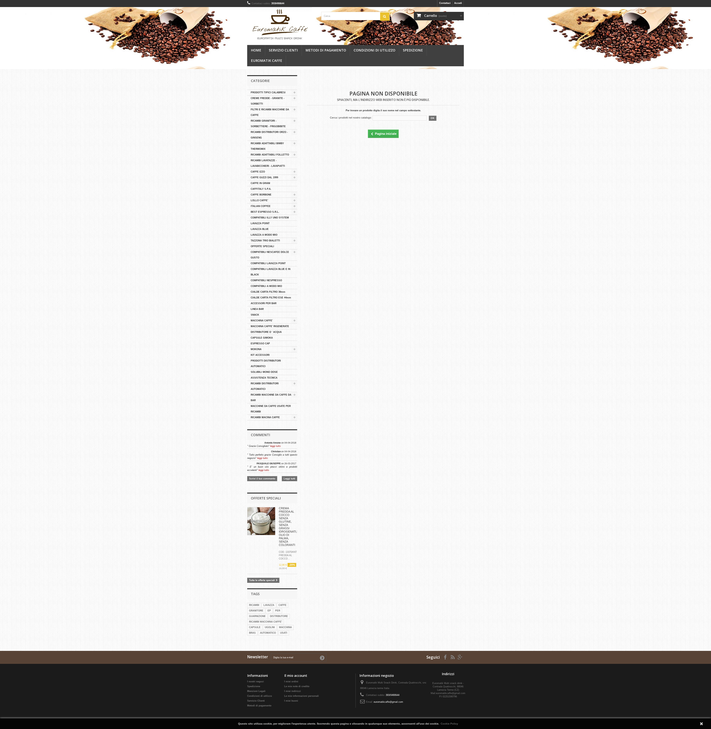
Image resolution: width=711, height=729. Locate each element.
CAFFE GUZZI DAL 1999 (264, 177)
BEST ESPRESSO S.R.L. (265, 211)
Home (256, 50)
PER (277, 610)
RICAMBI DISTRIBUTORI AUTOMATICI (265, 386)
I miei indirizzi (292, 691)
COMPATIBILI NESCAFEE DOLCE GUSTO (270, 255)
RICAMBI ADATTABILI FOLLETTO (270, 154)
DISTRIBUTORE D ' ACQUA (266, 332)
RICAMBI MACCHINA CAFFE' (265, 621)
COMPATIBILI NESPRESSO (266, 280)
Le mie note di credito (296, 686)
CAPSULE (255, 627)
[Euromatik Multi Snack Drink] (281, 23)
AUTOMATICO (268, 632)
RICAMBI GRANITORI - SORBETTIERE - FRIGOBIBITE (268, 123)
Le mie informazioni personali (301, 696)
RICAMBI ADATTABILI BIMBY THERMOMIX (267, 146)
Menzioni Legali (256, 691)
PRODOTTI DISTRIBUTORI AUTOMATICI (266, 363)
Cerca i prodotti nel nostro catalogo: (351, 117)
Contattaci (445, 3)
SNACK (255, 314)
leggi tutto (275, 446)
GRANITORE (256, 610)
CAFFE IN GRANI (260, 183)
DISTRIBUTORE (279, 616)
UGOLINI (270, 627)
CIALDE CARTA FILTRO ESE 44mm (271, 297)
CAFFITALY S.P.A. (261, 189)
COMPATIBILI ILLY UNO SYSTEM (270, 217)
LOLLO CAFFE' (259, 200)
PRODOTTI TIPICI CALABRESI (268, 92)
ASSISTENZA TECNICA (264, 377)
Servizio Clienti (283, 50)
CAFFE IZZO (258, 171)
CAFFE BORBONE (261, 194)
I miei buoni (291, 700)
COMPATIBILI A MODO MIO (266, 286)
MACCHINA (285, 627)
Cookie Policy (449, 723)
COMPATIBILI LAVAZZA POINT (268, 263)
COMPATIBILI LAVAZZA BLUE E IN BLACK (270, 272)
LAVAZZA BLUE (260, 229)
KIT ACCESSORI (260, 355)
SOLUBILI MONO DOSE (264, 372)
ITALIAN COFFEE (261, 206)
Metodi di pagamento (326, 50)
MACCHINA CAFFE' (262, 320)
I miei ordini (291, 681)
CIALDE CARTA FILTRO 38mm (268, 291)
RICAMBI (254, 605)
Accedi (458, 3)
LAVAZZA (268, 605)
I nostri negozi (255, 681)
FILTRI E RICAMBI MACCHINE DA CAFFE (270, 112)
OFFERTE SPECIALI (262, 246)
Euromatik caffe (266, 60)
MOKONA (256, 349)
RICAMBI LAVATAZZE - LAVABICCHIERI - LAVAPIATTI (268, 163)
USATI (283, 632)
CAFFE (282, 605)
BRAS (252, 632)
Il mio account (295, 675)
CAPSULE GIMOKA (262, 337)
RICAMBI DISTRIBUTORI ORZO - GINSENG (269, 135)
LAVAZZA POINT (260, 223)
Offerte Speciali (266, 498)
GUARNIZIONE (257, 616)
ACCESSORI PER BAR (263, 303)
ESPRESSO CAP (260, 343)
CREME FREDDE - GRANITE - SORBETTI (267, 101)
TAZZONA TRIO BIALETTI (265, 240)
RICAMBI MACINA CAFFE (265, 417)
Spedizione (413, 50)
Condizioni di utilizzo (374, 50)
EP (269, 610)
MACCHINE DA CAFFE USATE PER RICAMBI (271, 409)
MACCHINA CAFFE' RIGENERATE (270, 326)
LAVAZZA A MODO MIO (264, 234)
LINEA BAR (257, 309)
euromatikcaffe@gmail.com (388, 701)
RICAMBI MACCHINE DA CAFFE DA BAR (271, 397)
